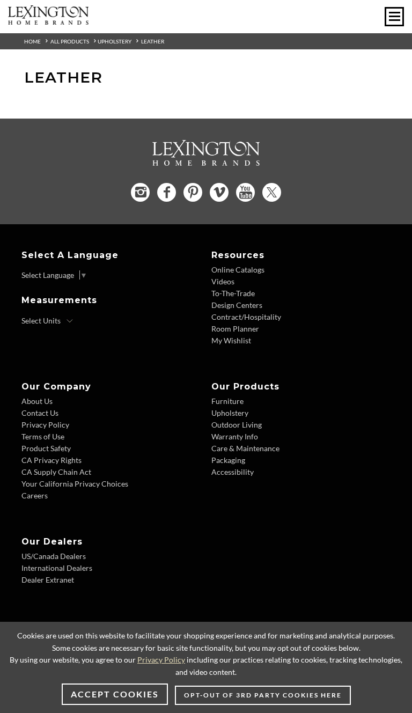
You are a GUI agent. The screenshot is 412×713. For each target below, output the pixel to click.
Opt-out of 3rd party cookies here (263, 695)
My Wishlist (231, 340)
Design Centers (236, 305)
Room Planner (235, 328)
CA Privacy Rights (51, 460)
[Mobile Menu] (394, 16)
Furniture (227, 401)
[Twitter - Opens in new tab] (271, 192)
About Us (37, 401)
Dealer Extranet (47, 579)
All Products (69, 41)
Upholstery (114, 41)
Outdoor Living (236, 424)
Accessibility (232, 471)
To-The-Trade (233, 293)
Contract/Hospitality (246, 316)
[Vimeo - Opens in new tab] (219, 192)
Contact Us (39, 412)
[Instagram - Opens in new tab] (140, 192)
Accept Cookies (115, 694)
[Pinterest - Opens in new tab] (192, 192)
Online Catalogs (237, 269)
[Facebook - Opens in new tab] (166, 192)
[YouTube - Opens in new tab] (245, 192)
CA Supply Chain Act (56, 471)
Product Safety (46, 448)
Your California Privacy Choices (74, 483)
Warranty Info (234, 436)
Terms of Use (42, 436)
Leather (152, 41)
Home (32, 41)
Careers (34, 495)
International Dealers (56, 567)
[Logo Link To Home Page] (48, 21)
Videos (222, 281)
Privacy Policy (45, 424)
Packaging (228, 460)
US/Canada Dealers (53, 556)
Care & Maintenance (245, 448)
